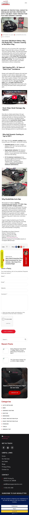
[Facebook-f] (3, 447)
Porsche (6, 424)
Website (3, 288)
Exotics (5, 413)
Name (3, 276)
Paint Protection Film (10, 418)
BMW (4, 408)
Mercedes (6, 416)
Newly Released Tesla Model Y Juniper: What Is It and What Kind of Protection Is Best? (18, 351)
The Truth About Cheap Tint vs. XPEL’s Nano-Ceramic (18, 360)
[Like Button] (6, 246)
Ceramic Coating (8, 410)
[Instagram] (12, 447)
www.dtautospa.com (12, 237)
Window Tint (7, 429)
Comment (4, 294)
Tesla (5, 426)
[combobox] (13, 339)
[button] (16, 247)
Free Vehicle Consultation (2, 259)
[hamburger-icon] (26, 3)
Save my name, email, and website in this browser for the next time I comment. (14, 313)
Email (3, 282)
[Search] (26, 339)
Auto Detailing (8, 405)
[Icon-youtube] (8, 447)
